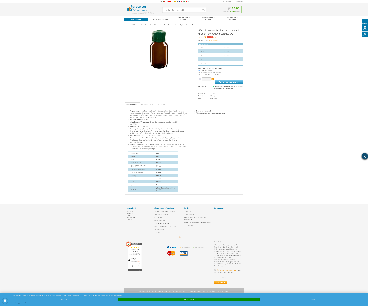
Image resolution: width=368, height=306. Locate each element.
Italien (129, 215)
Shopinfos (187, 211)
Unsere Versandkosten (162, 223)
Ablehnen (65, 299)
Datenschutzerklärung (161, 214)
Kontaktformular (159, 220)
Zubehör (161, 105)
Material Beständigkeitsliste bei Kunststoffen (195, 218)
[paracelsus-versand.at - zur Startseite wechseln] (140, 9)
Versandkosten (213, 40)
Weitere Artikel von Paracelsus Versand (210, 113)
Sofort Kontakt (189, 214)
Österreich (130, 211)
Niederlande (131, 217)
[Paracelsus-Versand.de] (169, 1)
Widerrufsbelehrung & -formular (165, 226)
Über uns (157, 232)
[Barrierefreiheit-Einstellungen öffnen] (365, 156)
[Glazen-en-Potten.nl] (191, 1)
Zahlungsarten (159, 229)
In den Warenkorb (230, 82)
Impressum (158, 217)
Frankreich (130, 213)
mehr (313, 299)
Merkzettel (227, 1)
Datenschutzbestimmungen (227, 270)
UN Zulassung (189, 225)
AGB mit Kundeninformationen (164, 211)
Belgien (129, 219)
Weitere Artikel (148, 105)
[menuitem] (127, 1)
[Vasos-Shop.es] (175, 1)
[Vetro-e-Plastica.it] (185, 1)
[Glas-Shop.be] (164, 1)
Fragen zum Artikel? (203, 111)
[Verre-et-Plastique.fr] (180, 1)
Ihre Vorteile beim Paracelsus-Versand (197, 222)
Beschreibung (132, 105)
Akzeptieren (189, 299)
